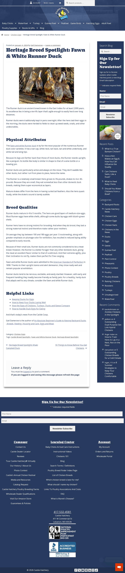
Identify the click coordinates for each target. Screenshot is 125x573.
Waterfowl (23, 23)
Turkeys (108, 290)
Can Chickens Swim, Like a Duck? (111, 174)
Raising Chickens (112, 281)
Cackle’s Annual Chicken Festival (20, 475)
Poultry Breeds (111, 277)
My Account (104, 447)
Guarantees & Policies (21, 503)
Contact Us (21, 447)
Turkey (36, 23)
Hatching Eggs (92, 23)
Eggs (107, 241)
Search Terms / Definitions (62, 465)
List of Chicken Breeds (62, 475)
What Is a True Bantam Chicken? (112, 150)
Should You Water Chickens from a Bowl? (113, 191)
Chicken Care (111, 216)
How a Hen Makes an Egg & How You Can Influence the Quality (112, 161)
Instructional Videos (62, 451)
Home (6, 35)
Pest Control (110, 259)
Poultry (108, 272)
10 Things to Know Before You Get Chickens (71, 347)
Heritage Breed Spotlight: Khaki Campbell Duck (22, 347)
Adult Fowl (106, 23)
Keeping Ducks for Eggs (23, 299)
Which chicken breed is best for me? (62, 479)
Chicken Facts (111, 225)
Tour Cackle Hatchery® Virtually (20, 461)
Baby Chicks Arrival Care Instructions (62, 447)
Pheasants (109, 263)
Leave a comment (53, 45)
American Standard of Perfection (68, 262)
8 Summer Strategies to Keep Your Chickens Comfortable (111, 369)
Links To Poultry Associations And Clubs (62, 489)
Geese (107, 245)
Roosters (109, 285)
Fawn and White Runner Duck (43, 337)
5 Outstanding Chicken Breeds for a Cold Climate (113, 353)
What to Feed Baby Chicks (111, 183)
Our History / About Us (20, 465)
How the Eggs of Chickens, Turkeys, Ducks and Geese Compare (41, 305)
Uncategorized (111, 294)
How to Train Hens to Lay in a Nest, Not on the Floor (112, 341)
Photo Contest (111, 268)
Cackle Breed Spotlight (20, 337)
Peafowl (64, 23)
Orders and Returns (104, 451)
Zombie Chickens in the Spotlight (112, 313)
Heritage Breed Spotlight (67, 337)
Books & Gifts (28, 28)
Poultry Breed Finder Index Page (62, 470)
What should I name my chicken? (62, 484)
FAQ (62, 494)
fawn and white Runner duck (23, 145)
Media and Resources (20, 479)
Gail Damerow (37, 45)
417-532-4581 (62, 512)
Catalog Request (20, 484)
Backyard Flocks (112, 204)
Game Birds (76, 23)
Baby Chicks (7, 23)
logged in (27, 371)
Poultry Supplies (9, 28)
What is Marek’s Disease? (62, 498)
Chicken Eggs (16, 35)
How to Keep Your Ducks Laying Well (29, 302)
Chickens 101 (62, 456)
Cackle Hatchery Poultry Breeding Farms (20, 489)
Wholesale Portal (104, 456)
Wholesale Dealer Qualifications (20, 494)
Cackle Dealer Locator (21, 451)
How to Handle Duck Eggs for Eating (28, 308)
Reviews (20, 456)
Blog (42, 28)
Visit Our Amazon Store (20, 498)
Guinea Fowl (50, 23)
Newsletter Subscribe (110, 115)
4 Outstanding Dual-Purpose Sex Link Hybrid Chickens (113, 325)
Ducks (107, 236)
